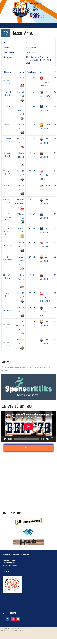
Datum (7, 72)
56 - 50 (32, 199)
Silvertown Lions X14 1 (45, 84)
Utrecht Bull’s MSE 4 (19, 203)
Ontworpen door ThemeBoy (12, 631)
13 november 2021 (7, 245)
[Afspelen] (5, 438)
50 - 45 (32, 153)
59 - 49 (32, 307)
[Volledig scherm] (52, 438)
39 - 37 (32, 242)
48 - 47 (32, 293)
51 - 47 (32, 171)
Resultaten (32, 72)
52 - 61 (32, 92)
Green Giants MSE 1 (45, 189)
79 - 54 (32, 321)
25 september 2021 (7, 310)
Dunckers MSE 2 (20, 341)
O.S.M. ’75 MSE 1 (19, 230)
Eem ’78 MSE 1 (32, 52)
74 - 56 (32, 339)
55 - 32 (32, 78)
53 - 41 (32, 185)
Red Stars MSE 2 (20, 140)
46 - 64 (32, 228)
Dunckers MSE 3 (44, 313)
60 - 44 (32, 106)
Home (21, 72)
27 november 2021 (7, 217)
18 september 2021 (7, 324)
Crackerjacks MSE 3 (45, 177)
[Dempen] (47, 438)
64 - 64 (32, 257)
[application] (28, 426)
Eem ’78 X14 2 (20, 80)
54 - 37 (32, 275)
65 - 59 (32, 138)
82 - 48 (32, 124)
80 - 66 (32, 214)
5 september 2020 (7, 342)
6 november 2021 (7, 260)
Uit (41, 72)
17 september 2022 (7, 81)
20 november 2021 (7, 231)
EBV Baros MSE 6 (19, 216)
